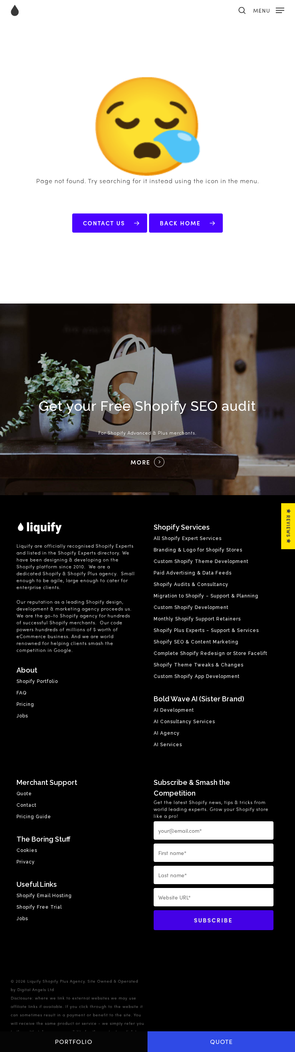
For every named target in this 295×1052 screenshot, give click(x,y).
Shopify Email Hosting (44, 895)
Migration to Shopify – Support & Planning (206, 596)
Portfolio (74, 1041)
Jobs (22, 716)
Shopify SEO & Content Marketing (196, 642)
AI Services (168, 744)
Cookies (27, 850)
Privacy (26, 862)
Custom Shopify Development (191, 607)
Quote (221, 1041)
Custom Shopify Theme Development (201, 561)
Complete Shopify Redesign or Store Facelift (210, 653)
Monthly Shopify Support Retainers (197, 619)
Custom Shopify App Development (197, 676)
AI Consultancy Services (184, 721)
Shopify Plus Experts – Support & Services (206, 630)
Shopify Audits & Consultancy (191, 584)
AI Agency (167, 733)
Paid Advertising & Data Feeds (193, 573)
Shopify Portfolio (37, 681)
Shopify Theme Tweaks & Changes (199, 665)
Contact (26, 805)
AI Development (174, 710)
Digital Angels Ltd (35, 989)
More (141, 462)
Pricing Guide (34, 816)
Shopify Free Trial (39, 907)
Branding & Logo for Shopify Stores (198, 550)
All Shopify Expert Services (188, 538)
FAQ (22, 693)
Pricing (25, 704)
